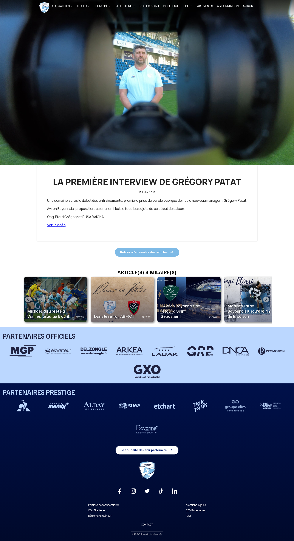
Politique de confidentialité (103, 505)
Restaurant (149, 6)
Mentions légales (196, 505)
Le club (83, 6)
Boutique (171, 6)
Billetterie (124, 6)
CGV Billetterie (96, 510)
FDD (186, 6)
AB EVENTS (205, 6)
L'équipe (102, 6)
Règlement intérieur (100, 516)
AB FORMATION (228, 6)
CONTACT (147, 524)
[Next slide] (266, 299)
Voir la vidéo (56, 225)
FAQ (188, 516)
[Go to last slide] (28, 299)
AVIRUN (248, 6)
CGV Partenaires (195, 510)
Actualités (61, 6)
